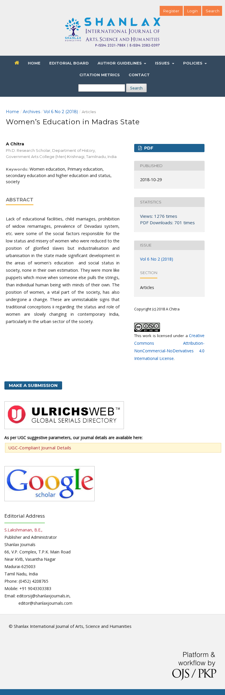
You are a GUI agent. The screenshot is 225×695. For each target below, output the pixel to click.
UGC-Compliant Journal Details (39, 448)
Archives (31, 111)
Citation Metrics (99, 74)
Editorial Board (69, 63)
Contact (139, 74)
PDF (148, 148)
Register (171, 11)
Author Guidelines (120, 63)
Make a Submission (33, 385)
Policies (193, 63)
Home (34, 63)
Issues (163, 63)
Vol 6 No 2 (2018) (61, 111)
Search (136, 88)
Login (192, 11)
